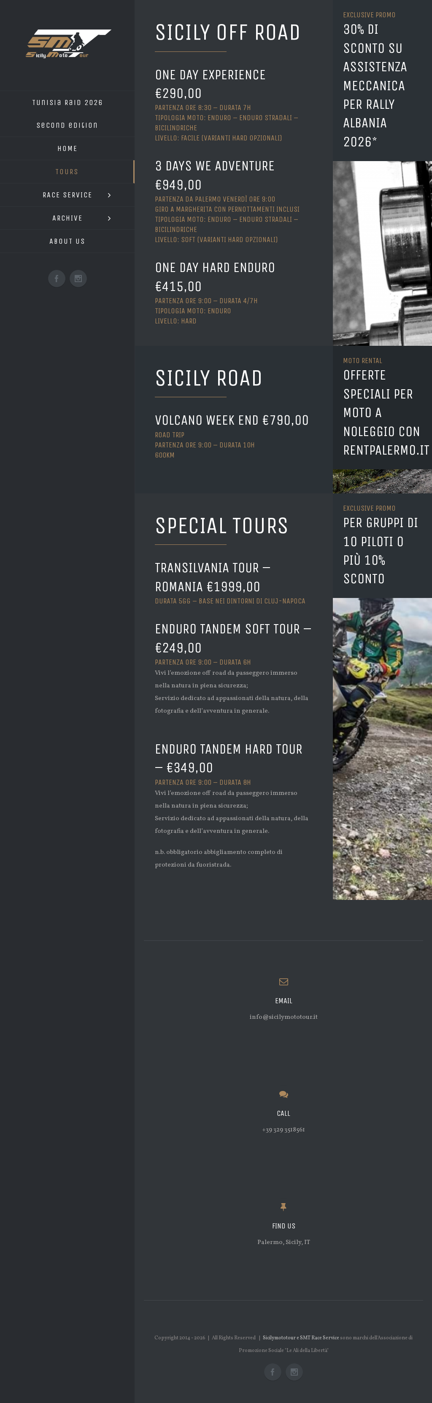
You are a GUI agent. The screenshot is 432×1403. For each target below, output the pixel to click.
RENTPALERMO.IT (386, 450)
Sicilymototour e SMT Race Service (301, 1338)
